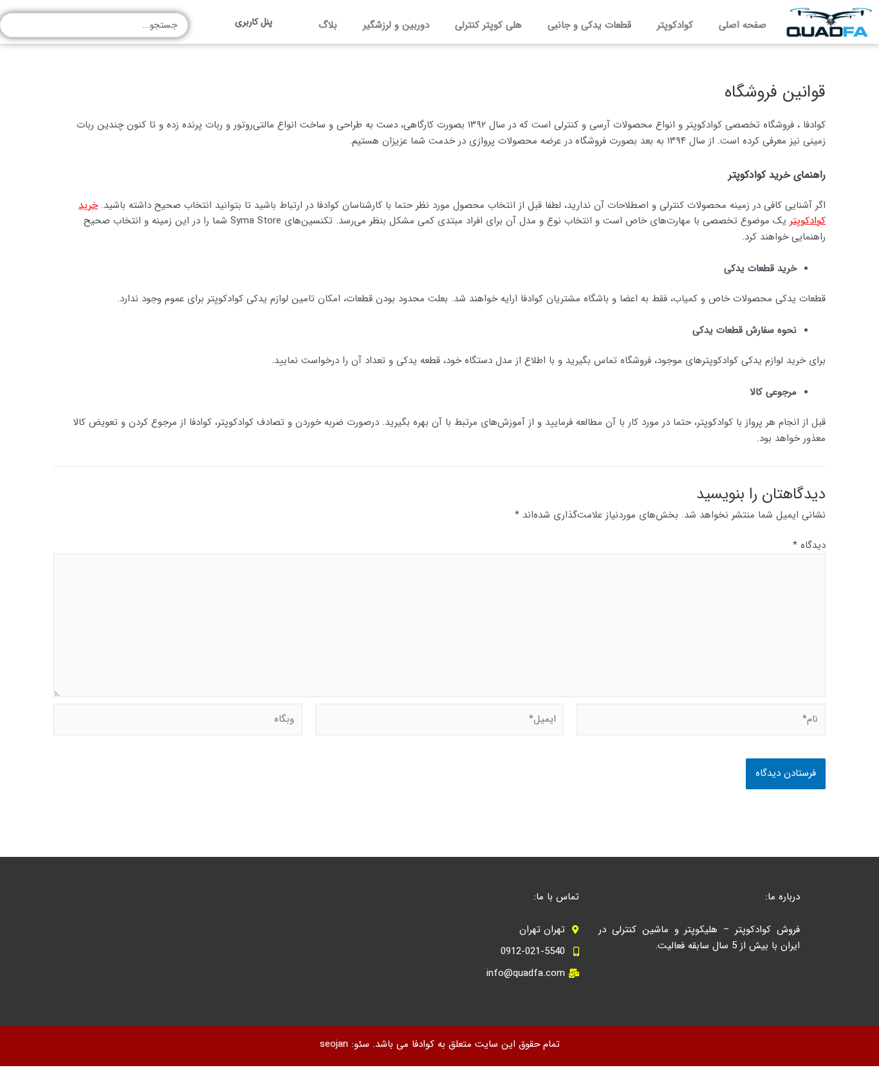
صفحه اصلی (742, 25)
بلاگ (328, 25)
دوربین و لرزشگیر (396, 25)
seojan (334, 1044)
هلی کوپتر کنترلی (488, 25)
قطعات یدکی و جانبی (589, 25)
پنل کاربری (253, 22)
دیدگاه (809, 545)
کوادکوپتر (675, 25)
